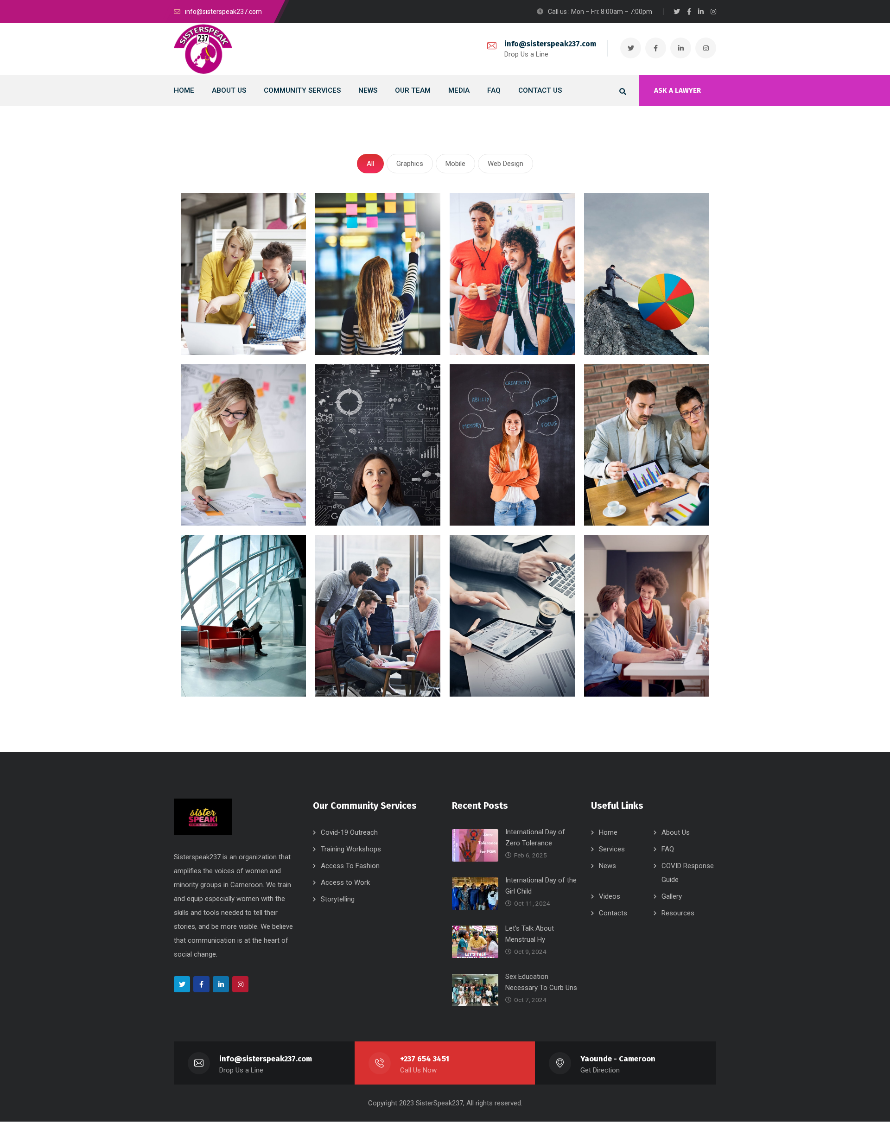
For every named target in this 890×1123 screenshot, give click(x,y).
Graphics (409, 163)
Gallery (671, 896)
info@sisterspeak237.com (550, 43)
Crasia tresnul (221, 323)
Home (608, 832)
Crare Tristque (355, 494)
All (370, 163)
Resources (677, 913)
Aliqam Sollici (623, 678)
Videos (609, 896)
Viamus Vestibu (224, 494)
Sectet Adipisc (356, 323)
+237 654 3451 (424, 1058)
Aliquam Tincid (222, 665)
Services (612, 849)
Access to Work (345, 882)
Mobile (455, 163)
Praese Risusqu (627, 323)
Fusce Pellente (490, 323)
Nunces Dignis (490, 494)
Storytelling (338, 899)
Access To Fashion (350, 866)
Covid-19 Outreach (349, 832)
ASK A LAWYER (677, 90)
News (607, 866)
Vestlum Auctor (627, 494)
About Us (675, 832)
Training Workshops (351, 849)
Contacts (613, 913)
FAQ (667, 849)
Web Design (505, 163)
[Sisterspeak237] (203, 49)
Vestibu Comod (492, 678)
